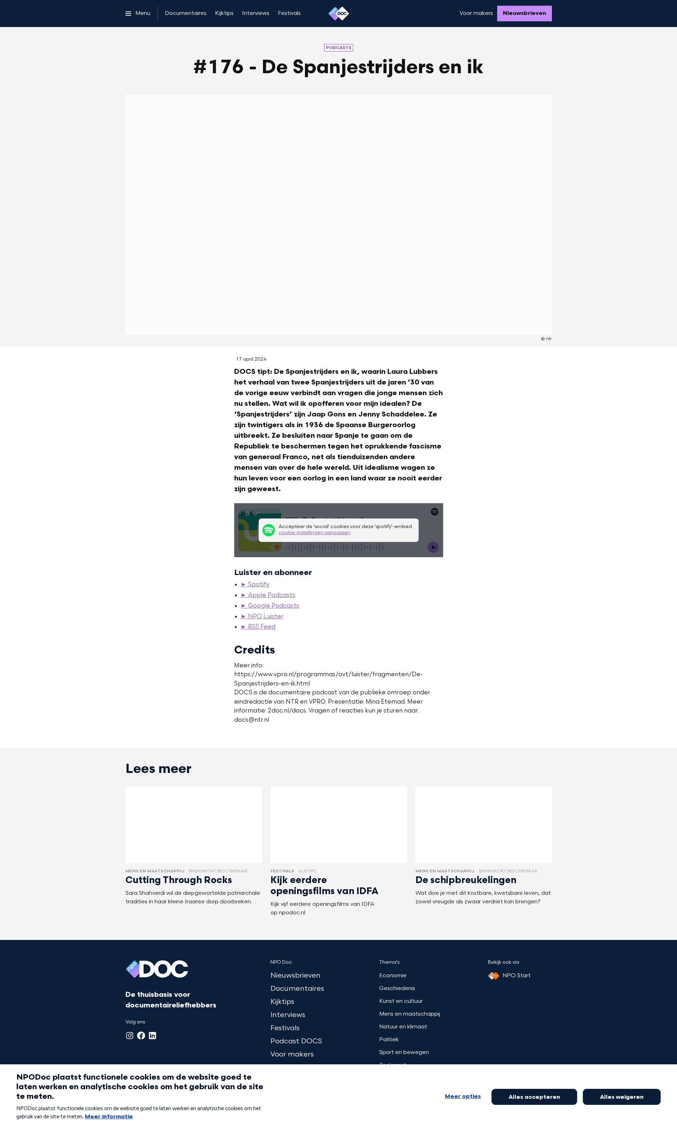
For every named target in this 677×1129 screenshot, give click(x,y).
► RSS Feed (258, 627)
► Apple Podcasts (268, 595)
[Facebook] (141, 1035)
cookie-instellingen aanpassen (314, 533)
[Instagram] (129, 1035)
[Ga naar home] (338, 13)
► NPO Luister (262, 616)
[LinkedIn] (152, 1035)
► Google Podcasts (270, 606)
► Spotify (255, 584)
